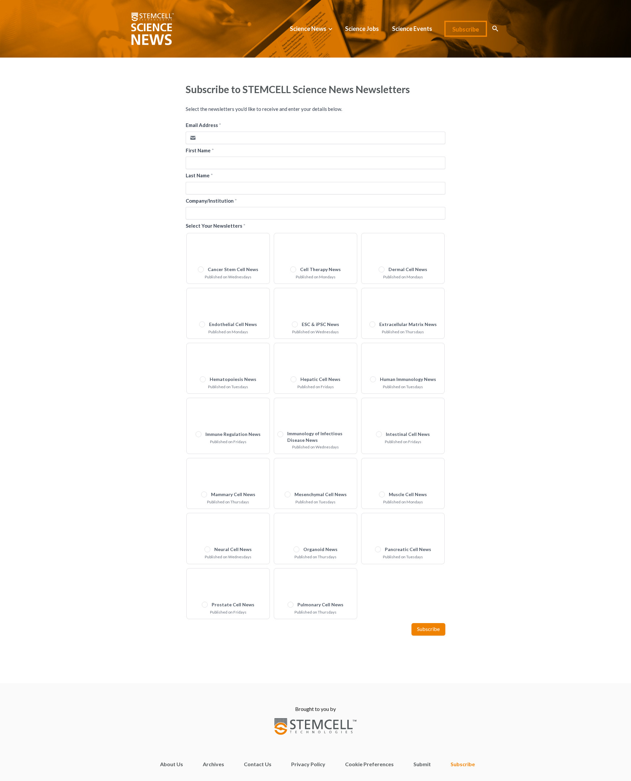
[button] (495, 29)
